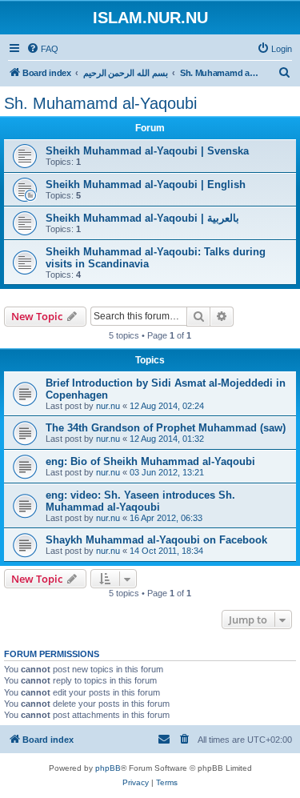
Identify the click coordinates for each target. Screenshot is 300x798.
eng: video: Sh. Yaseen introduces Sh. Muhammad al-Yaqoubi (140, 501)
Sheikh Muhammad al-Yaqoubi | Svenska (147, 151)
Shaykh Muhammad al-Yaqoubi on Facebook (156, 540)
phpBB (108, 768)
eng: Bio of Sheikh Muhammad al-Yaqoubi (150, 461)
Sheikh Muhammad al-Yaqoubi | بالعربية (142, 218)
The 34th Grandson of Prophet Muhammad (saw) (166, 428)
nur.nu (108, 406)
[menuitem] (42, 48)
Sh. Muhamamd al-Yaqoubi (100, 103)
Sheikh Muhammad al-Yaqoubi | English (146, 184)
